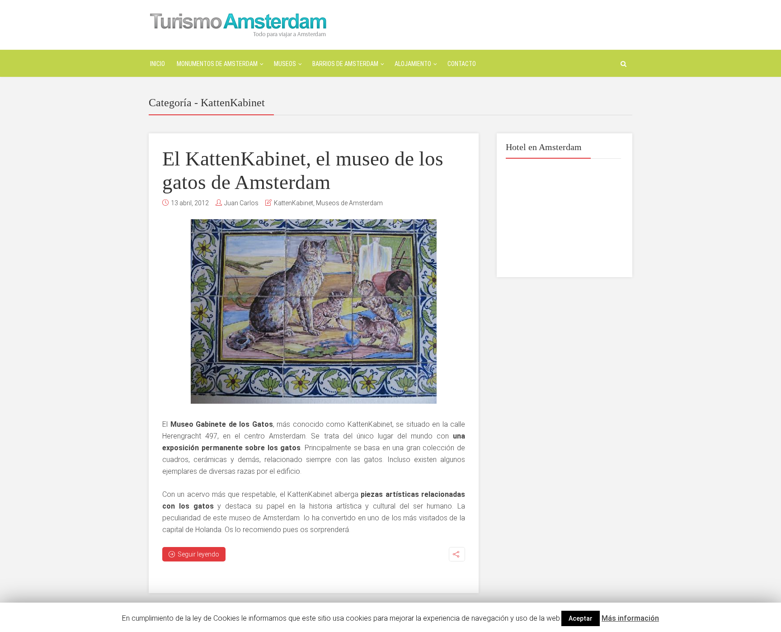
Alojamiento (413, 63)
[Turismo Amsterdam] (238, 24)
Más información (630, 618)
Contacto (461, 63)
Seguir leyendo (198, 554)
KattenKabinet (293, 203)
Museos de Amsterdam (349, 203)
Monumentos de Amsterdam (217, 63)
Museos (285, 63)
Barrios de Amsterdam (345, 63)
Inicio (157, 63)
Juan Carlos (241, 203)
